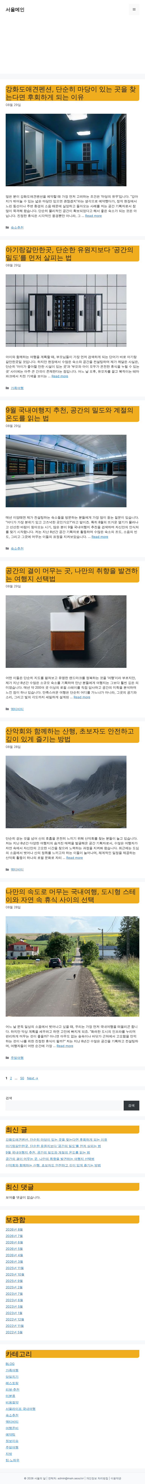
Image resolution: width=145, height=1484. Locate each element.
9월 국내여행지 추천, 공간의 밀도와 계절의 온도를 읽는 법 (48, 1152)
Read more (93, 216)
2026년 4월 (14, 1255)
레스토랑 (12, 1383)
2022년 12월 (15, 1319)
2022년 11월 (15, 1326)
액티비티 (17, 709)
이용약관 (116, 1478)
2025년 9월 (14, 1281)
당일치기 (12, 1377)
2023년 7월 (14, 1294)
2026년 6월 (14, 1242)
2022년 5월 (14, 1332)
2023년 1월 (14, 1313)
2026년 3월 (14, 1262)
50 (22, 1078)
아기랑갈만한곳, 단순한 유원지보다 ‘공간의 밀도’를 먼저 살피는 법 (69, 253)
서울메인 (15, 9)
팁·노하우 (12, 1460)
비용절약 (12, 1402)
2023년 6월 (14, 1300)
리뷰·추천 (12, 1389)
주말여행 (17, 1058)
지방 (9, 1454)
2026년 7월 (14, 1236)
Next (32, 1078)
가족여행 (17, 388)
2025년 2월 (14, 1287)
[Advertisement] (72, 47)
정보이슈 (12, 1441)
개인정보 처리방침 (97, 1478)
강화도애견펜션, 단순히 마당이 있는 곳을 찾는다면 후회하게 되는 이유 (71, 93)
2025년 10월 (15, 1274)
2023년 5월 (14, 1306)
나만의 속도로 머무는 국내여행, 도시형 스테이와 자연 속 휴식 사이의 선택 (71, 895)
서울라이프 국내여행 (20, 1409)
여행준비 (12, 1428)
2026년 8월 (14, 1229)
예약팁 (10, 1434)
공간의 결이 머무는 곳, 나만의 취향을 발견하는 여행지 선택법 (50, 1159)
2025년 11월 (15, 1268)
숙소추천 (17, 227)
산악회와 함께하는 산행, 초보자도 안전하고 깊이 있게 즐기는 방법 (70, 735)
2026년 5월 (14, 1249)
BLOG (10, 1364)
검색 (9, 1098)
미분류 (10, 1396)
